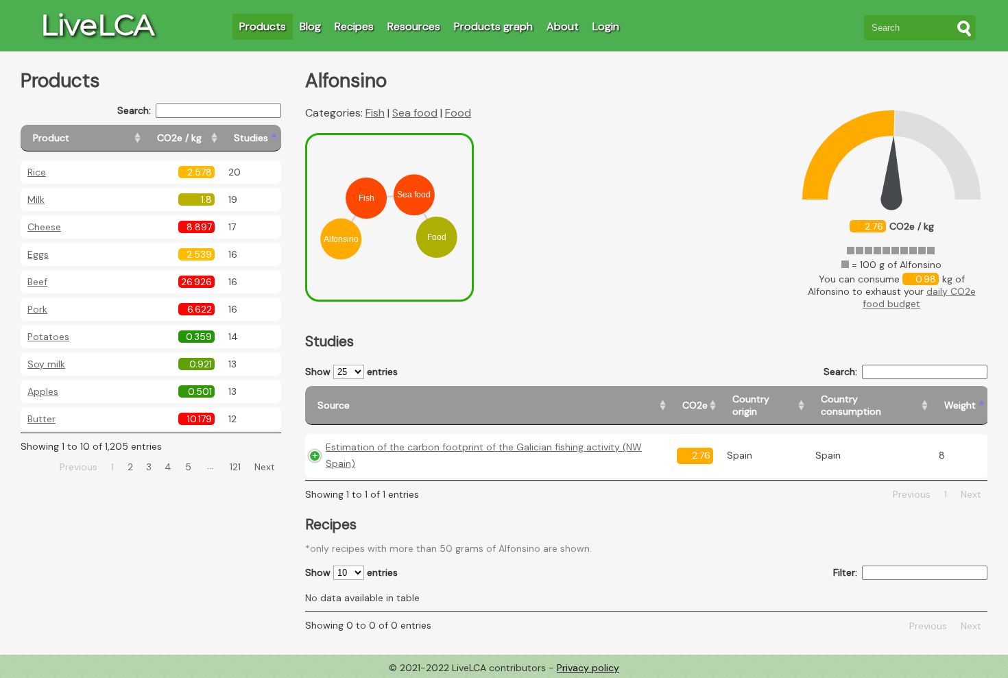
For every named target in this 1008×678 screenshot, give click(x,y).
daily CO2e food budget (919, 297)
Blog (310, 26)
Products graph (493, 26)
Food (458, 113)
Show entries (351, 371)
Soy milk (46, 364)
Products (262, 26)
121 (235, 467)
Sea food (414, 113)
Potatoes (48, 336)
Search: (134, 110)
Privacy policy (588, 668)
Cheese (44, 227)
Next (264, 467)
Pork (37, 309)
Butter (41, 419)
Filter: (845, 572)
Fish (375, 113)
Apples (42, 391)
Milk (36, 199)
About (563, 26)
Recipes (354, 26)
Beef (37, 282)
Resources (413, 26)
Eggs (38, 254)
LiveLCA (97, 25)
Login (605, 26)
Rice (36, 172)
